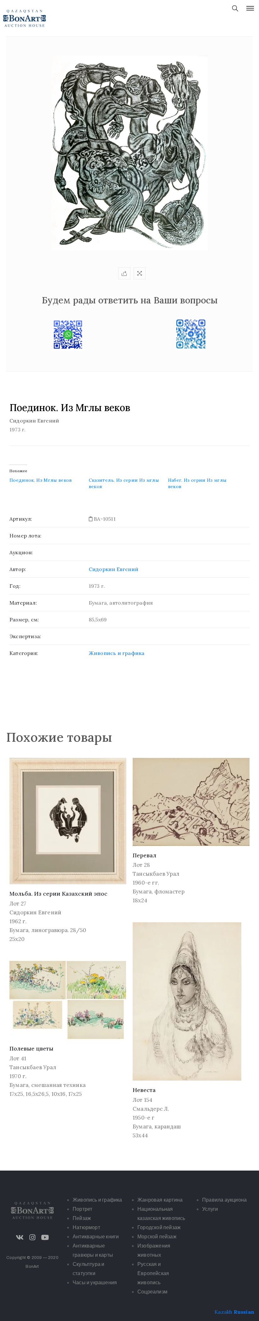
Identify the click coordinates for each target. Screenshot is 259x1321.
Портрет (82, 1209)
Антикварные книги (96, 1236)
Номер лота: (25, 535)
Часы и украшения (95, 1282)
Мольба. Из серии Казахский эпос (58, 893)
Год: (15, 586)
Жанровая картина (160, 1200)
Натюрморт (86, 1227)
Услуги (210, 1209)
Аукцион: (21, 552)
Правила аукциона (224, 1200)
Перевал (144, 855)
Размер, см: (24, 619)
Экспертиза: (25, 636)
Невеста (144, 1090)
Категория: (23, 653)
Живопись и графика (117, 653)
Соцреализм (152, 1291)
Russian (244, 1312)
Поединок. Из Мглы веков (40, 480)
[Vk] (19, 1237)
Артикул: (20, 519)
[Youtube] (45, 1237)
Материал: (23, 603)
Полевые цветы (31, 1048)
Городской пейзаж (159, 1227)
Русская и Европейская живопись (153, 1273)
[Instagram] (32, 1237)
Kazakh (223, 1312)
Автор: (17, 569)
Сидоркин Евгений (113, 569)
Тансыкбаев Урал (156, 873)
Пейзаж (82, 1218)
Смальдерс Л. (151, 1108)
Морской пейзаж (157, 1236)
